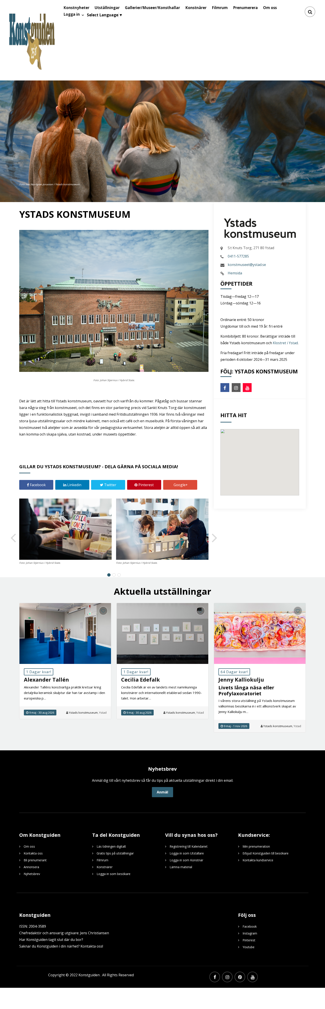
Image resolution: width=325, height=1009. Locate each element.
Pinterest (146, 484)
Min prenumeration (256, 846)
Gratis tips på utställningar (115, 853)
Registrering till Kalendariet (189, 846)
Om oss (29, 846)
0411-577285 (238, 256)
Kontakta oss (33, 853)
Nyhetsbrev (32, 874)
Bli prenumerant (35, 860)
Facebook (37, 484)
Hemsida (235, 273)
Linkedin (73, 484)
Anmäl (162, 792)
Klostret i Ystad (285, 342)
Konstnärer (105, 867)
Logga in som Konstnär (186, 860)
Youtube (248, 947)
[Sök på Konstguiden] (310, 11)
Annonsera (31, 867)
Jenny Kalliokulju (241, 679)
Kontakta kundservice (258, 860)
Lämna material (181, 867)
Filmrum (102, 860)
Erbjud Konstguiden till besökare (266, 853)
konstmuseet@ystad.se (247, 264)
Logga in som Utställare (187, 853)
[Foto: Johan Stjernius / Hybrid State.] (65, 529)
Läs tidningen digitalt (111, 846)
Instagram (250, 933)
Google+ (180, 484)
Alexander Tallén (46, 679)
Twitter (109, 484)
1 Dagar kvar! (38, 671)
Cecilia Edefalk (140, 679)
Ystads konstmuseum (83, 713)
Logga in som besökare (113, 874)
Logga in (71, 14)
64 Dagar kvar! (234, 671)
